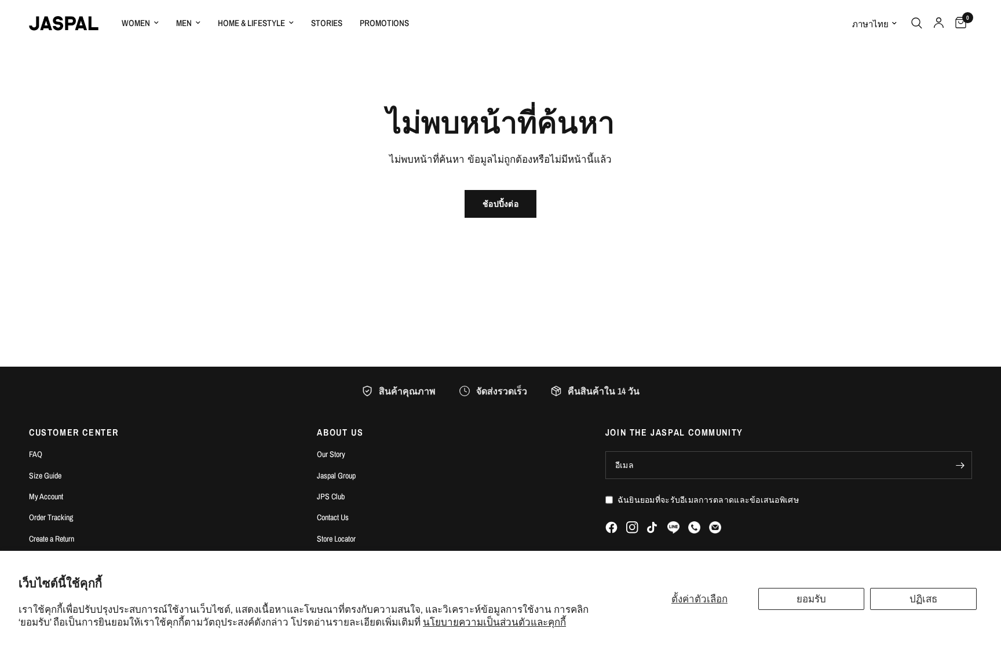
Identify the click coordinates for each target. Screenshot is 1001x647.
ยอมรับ (811, 598)
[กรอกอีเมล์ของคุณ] (960, 465)
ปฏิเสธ (923, 598)
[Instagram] (632, 527)
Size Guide (45, 475)
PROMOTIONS (384, 23)
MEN (184, 23)
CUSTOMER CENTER (74, 432)
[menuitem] (140, 23)
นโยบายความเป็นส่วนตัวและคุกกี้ (494, 621)
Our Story (331, 454)
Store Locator (336, 538)
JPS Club (331, 496)
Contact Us (333, 517)
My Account (46, 496)
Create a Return (51, 538)
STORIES (326, 23)
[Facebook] (611, 527)
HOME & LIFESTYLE (251, 23)
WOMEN (136, 23)
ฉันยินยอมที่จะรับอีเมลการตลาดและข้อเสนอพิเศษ (708, 500)
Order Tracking (51, 517)
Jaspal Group (336, 475)
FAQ (35, 454)
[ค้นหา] (916, 23)
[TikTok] (653, 527)
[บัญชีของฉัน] (938, 23)
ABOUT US (340, 432)
